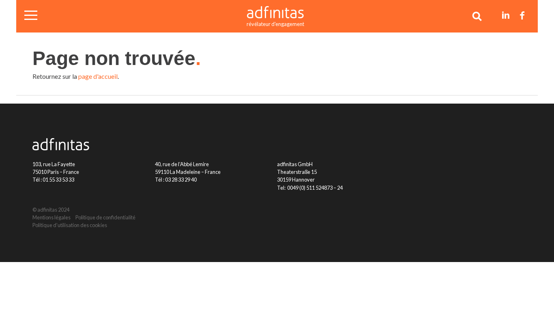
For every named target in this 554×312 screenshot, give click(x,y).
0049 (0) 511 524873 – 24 (315, 187)
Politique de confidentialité (105, 217)
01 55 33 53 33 (58, 179)
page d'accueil (98, 76)
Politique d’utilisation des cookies (69, 225)
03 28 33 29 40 (181, 179)
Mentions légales (51, 217)
